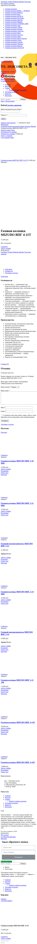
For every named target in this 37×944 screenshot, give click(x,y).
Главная (3, 126)
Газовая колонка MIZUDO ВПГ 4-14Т (18, 722)
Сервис (7, 799)
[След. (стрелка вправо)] (4, 942)
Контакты (8, 807)
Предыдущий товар (8, 130)
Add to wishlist (6, 248)
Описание (8, 269)
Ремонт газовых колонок (17, 801)
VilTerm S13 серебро (8, 134)
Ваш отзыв (5, 390)
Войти (3, 119)
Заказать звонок (6, 61)
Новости (8, 805)
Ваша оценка (6, 387)
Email (3, 411)
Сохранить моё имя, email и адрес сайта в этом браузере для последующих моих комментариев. (18, 416)
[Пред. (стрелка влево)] (1, 942)
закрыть (3, 254)
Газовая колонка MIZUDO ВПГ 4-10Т (18, 762)
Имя (3, 407)
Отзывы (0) (9, 271)
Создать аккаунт (13, 105)
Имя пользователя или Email (11, 109)
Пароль (4, 115)
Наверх (9, 901)
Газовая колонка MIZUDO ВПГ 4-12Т (14, 160)
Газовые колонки (12, 126)
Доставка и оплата (11, 273)
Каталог (8, 797)
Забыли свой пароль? (8, 123)
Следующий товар (7, 137)
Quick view (4, 473)
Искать (23, 99)
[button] (4, 559)
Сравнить (4, 247)
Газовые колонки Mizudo (27, 126)
